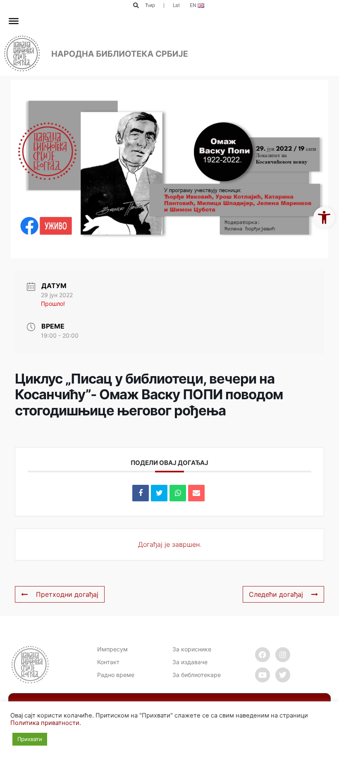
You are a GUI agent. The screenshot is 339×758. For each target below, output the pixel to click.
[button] (136, 5)
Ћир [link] (150, 5)
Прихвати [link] (29, 739)
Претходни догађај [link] (67, 594)
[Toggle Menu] (14, 21)
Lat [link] (176, 5)
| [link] (164, 5)
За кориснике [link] (191, 649)
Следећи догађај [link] (276, 594)
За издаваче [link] (190, 661)
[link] (324, 217)
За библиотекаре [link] (196, 674)
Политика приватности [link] (44, 723)
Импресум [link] (112, 649)
